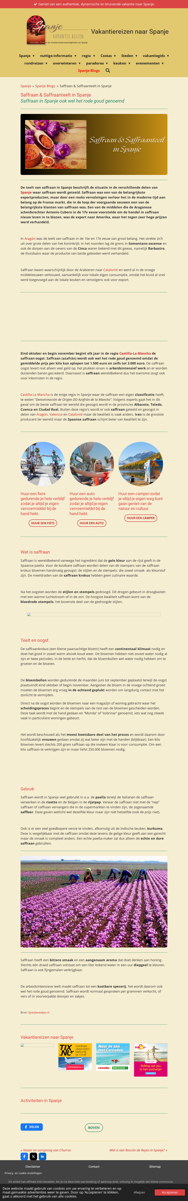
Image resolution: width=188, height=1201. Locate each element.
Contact (94, 1166)
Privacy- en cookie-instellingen (23, 1173)
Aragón (30, 238)
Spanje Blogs (45, 86)
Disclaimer (33, 1166)
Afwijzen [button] (139, 1192)
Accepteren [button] (170, 1192)
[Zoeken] (107, 70)
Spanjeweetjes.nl (38, 1012)
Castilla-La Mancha (135, 353)
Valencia (55, 414)
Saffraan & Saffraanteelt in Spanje (86, 86)
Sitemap (155, 1166)
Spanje (26, 86)
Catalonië (110, 270)
